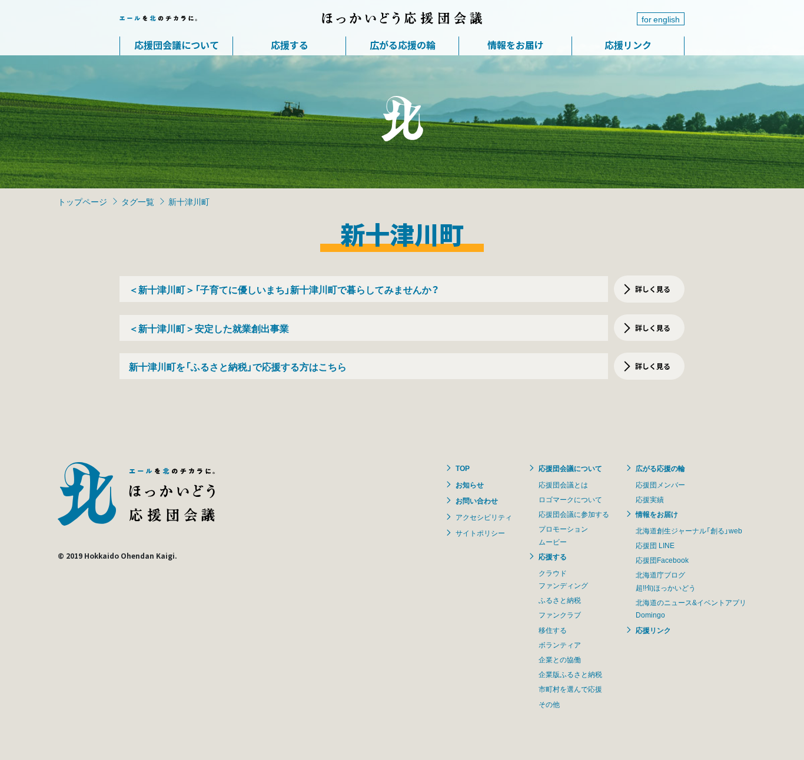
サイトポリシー (480, 532)
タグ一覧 (137, 201)
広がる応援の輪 (403, 45)
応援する (289, 45)
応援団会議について (176, 45)
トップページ (82, 201)
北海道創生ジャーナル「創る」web (689, 530)
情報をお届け (515, 45)
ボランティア (560, 644)
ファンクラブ (560, 614)
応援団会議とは (563, 484)
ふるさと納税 (560, 600)
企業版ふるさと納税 (570, 674)
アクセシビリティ (484, 517)
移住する (553, 630)
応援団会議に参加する (574, 514)
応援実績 (650, 499)
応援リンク (628, 45)
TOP (463, 468)
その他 (549, 704)
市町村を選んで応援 (570, 688)
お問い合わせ (477, 500)
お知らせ (470, 484)
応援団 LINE (655, 545)
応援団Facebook (662, 560)
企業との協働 (560, 659)
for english (661, 19)
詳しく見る (652, 289)
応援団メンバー (660, 484)
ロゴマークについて (570, 499)
